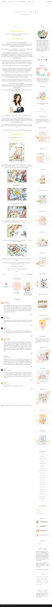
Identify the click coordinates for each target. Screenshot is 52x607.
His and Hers (38, 512)
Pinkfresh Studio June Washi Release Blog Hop (44, 522)
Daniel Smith (42, 461)
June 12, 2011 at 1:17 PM (7, 384)
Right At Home (42, 482)
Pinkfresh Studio (42, 477)
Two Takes (38, 510)
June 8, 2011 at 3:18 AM (7, 340)
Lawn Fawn (43, 468)
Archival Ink (42, 456)
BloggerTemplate (13, 605)
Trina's (9, 164)
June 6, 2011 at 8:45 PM (7, 318)
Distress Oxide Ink (42, 463)
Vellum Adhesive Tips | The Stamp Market (42, 104)
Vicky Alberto (6, 317)
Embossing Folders (39, 579)
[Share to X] (28, 274)
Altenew (42, 454)
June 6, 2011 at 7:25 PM (7, 303)
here (26, 164)
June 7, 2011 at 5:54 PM (7, 329)
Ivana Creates (5, 605)
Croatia (19, 49)
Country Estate (29, 220)
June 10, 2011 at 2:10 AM (7, 370)
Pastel (43, 581)
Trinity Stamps (42, 496)
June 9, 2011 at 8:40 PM (7, 357)
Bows (41, 576)
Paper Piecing (38, 581)
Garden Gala (28, 222)
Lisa (31, 118)
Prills (47, 581)
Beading (37, 576)
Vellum (37, 584)
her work (24, 137)
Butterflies (45, 576)
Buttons (37, 578)
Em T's (16, 166)
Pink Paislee (42, 475)
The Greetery (42, 489)
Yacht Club (25, 220)
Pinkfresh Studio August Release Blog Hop (44, 530)
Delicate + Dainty (39, 508)
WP (20, 222)
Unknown (5, 382)
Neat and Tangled (42, 470)
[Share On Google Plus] (32, 274)
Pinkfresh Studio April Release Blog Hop (44, 526)
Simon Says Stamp (42, 484)
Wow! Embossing (43, 498)
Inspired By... (38, 509)
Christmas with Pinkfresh (40, 513)
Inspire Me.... (17, 131)
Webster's (27, 240)
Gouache (46, 579)
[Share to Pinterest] (30, 274)
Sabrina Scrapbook (7, 338)
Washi (41, 584)
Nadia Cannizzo (6, 302)
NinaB (5, 369)
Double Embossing (43, 578)
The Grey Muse (42, 491)
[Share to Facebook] (26, 274)
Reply (31, 314)
